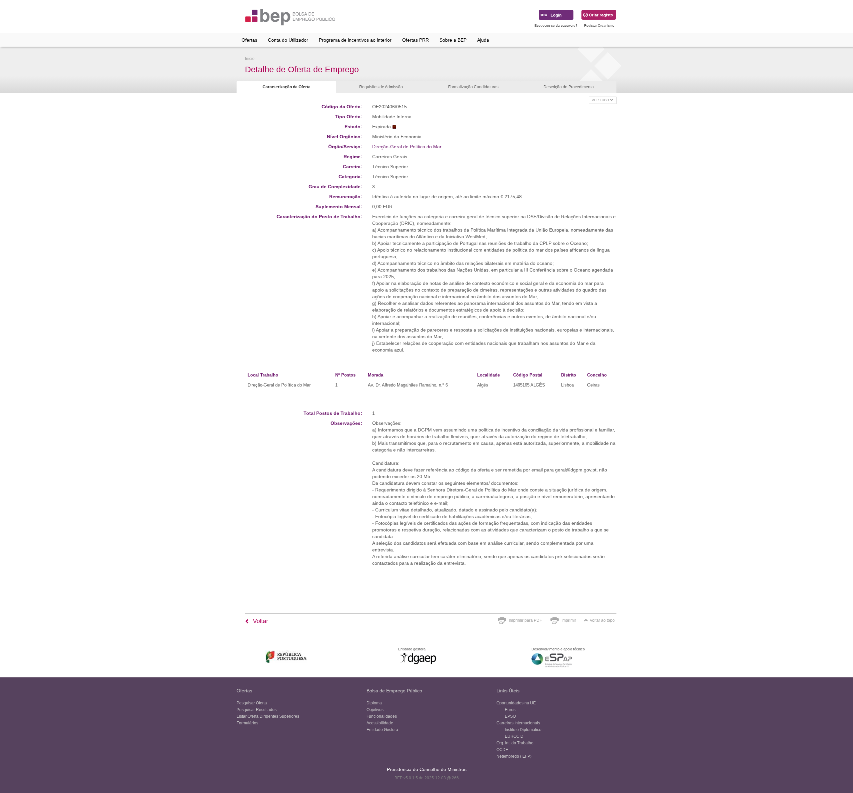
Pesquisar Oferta (252, 703)
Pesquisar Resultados (257, 709)
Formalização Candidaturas (473, 87)
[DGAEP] (418, 658)
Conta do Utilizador (288, 40)
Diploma (374, 703)
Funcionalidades (382, 716)
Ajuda (483, 40)
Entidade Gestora (382, 729)
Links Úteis (507, 690)
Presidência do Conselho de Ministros (426, 769)
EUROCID (514, 736)
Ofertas (249, 40)
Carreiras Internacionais (518, 723)
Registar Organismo (599, 25)
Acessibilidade (380, 723)
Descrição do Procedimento (568, 87)
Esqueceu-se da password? (555, 25)
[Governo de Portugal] (286, 656)
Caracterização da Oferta (287, 87)
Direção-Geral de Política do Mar (406, 146)
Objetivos (375, 709)
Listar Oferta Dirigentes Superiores (268, 716)
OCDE (502, 749)
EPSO (510, 716)
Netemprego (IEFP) (513, 756)
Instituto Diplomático (523, 729)
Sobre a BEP (452, 40)
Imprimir (568, 620)
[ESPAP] (551, 660)
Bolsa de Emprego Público (394, 690)
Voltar (259, 621)
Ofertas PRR (415, 40)
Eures (510, 709)
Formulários (247, 723)
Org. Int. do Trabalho (514, 743)
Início (250, 58)
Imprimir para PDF (525, 620)
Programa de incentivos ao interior (355, 40)
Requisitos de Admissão (381, 87)
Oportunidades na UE (516, 703)
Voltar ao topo (602, 620)
